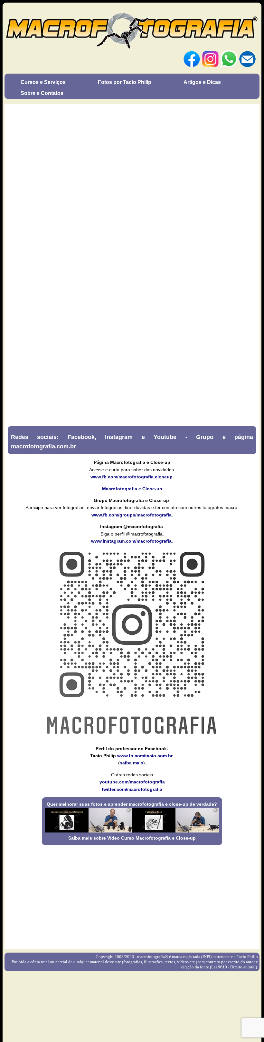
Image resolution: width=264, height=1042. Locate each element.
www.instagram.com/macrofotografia (131, 541)
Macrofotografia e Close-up (132, 488)
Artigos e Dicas (202, 82)
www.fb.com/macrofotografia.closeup (131, 476)
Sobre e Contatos (42, 93)
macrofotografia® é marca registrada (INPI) (174, 956)
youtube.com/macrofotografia (132, 781)
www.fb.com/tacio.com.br (145, 755)
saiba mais (131, 762)
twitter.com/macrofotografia (132, 789)
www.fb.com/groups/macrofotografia (131, 514)
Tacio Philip (247, 956)
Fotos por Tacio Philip (124, 82)
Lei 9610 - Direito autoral (233, 967)
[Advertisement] (132, 895)
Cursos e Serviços (43, 82)
